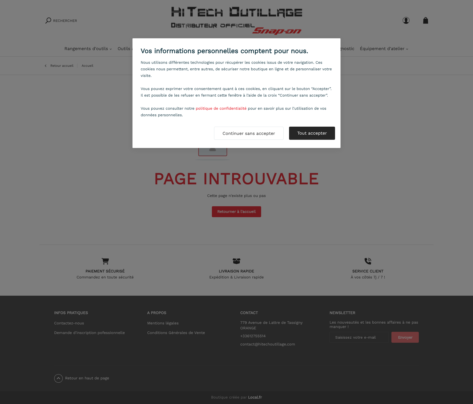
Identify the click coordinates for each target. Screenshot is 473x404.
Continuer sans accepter (249, 133)
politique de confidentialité (221, 108)
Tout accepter (312, 133)
